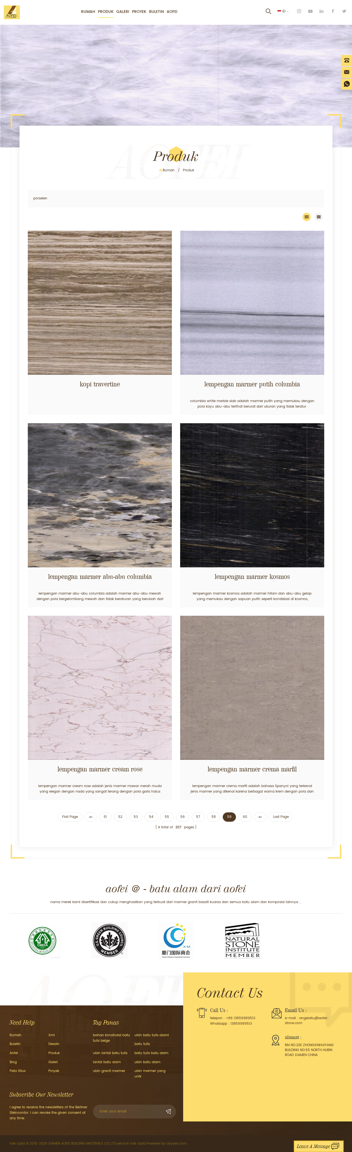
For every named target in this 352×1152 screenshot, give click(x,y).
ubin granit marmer (109, 1071)
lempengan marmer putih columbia (252, 384)
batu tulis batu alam (151, 1053)
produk (106, 12)
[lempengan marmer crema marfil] (252, 688)
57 (198, 817)
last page (281, 817)
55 (167, 817)
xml (51, 1035)
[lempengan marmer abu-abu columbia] (100, 495)
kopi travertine (100, 384)
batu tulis (142, 1044)
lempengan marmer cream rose (99, 769)
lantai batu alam (107, 1062)
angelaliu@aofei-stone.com (307, 1021)
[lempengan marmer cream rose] (100, 688)
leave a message (313, 1146)
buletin (156, 12)
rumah (88, 12)
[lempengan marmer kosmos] (252, 495)
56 (182, 817)
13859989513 (241, 1023)
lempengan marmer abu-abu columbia (100, 577)
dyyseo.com (177, 1143)
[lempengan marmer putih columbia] (252, 303)
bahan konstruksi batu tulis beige (111, 1038)
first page (70, 817)
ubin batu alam (147, 1062)
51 (105, 817)
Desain (53, 1044)
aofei (14, 1053)
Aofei (172, 12)
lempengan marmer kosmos (252, 577)
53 (136, 817)
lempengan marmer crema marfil (252, 769)
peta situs (18, 1071)
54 (151, 817)
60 (245, 817)
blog (13, 1062)
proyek (139, 12)
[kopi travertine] (100, 303)
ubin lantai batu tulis (110, 1053)
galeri (122, 12)
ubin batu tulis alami (151, 1035)
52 (120, 817)
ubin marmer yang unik (150, 1073)
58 (213, 817)
